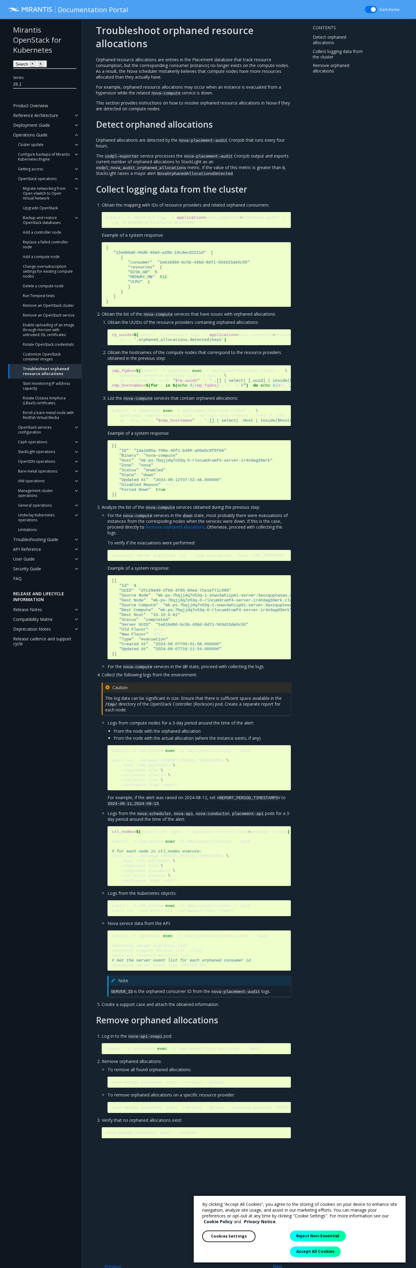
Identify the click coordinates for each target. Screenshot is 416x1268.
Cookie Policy (218, 1221)
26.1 (17, 84)
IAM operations (31, 480)
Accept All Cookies (315, 1251)
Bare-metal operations (37, 471)
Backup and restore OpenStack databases (42, 220)
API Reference (27, 549)
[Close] (396, 1205)
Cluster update (31, 144)
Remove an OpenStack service (49, 315)
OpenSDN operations (36, 461)
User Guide (24, 559)
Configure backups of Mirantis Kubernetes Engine (44, 157)
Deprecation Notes (32, 629)
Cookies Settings (229, 1236)
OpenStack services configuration (34, 430)
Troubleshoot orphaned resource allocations (46, 371)
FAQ (17, 578)
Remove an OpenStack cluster (48, 305)
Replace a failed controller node (45, 244)
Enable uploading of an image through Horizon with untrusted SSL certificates (48, 329)
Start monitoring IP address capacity (46, 386)
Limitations (27, 529)
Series (18, 77)
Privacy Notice (260, 1221)
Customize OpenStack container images (42, 357)
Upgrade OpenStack (40, 208)
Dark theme (389, 9)
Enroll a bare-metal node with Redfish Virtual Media (48, 415)
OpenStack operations (37, 178)
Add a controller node (42, 232)
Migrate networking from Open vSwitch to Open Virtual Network (44, 193)
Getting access (30, 169)
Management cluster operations (35, 493)
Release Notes (27, 609)
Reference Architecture (35, 115)
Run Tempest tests (39, 295)
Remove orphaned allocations (331, 68)
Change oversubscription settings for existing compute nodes (48, 271)
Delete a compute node (43, 286)
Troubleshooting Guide (35, 539)
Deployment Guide (31, 125)
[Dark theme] (371, 9)
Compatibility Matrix (32, 619)
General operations (35, 505)
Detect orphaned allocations (329, 39)
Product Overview (30, 105)
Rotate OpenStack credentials (48, 344)
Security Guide (27, 569)
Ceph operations (32, 442)
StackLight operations (36, 451)
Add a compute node (41, 256)
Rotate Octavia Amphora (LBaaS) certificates (44, 400)
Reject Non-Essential (318, 1235)
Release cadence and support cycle (42, 641)
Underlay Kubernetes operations (36, 517)
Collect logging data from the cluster (338, 53)
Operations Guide (30, 135)
